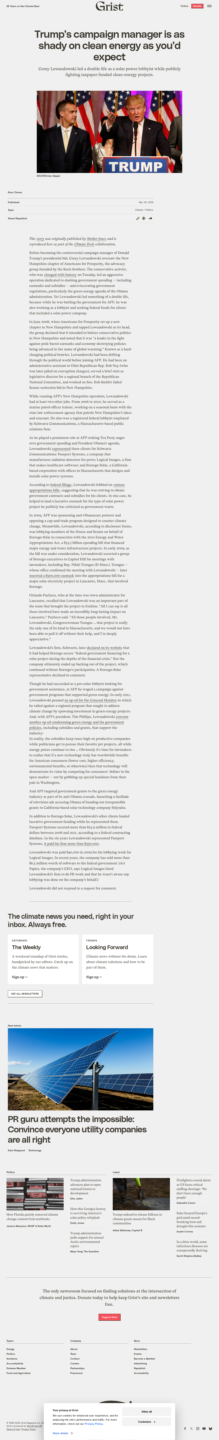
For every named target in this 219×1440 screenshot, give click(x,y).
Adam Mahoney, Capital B (127, 1230)
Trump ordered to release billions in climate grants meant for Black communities (137, 1219)
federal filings (60, 485)
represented (61, 449)
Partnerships (77, 1368)
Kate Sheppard (16, 1150)
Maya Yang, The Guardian (84, 1251)
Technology (34, 1150)
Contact (75, 1358)
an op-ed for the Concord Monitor (91, 700)
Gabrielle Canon (186, 1202)
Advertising (140, 1363)
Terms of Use (13, 1429)
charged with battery (60, 275)
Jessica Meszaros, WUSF (21, 1226)
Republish (139, 1368)
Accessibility (141, 1373)
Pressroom (76, 1373)
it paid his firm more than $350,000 (71, 844)
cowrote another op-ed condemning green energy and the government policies (78, 722)
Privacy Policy (29, 1429)
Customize (144, 1421)
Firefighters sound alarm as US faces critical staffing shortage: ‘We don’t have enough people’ (194, 1188)
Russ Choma (15, 192)
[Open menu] (209, 6)
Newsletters (140, 1349)
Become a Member (144, 1358)
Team (73, 1353)
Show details (60, 1433)
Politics (11, 1353)
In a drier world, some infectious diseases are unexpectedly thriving (192, 1246)
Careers (74, 1363)
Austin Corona (185, 1231)
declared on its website (104, 648)
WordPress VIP (34, 1426)
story (40, 239)
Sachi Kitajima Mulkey (189, 1255)
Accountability (15, 1363)
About (73, 1349)
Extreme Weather (16, 1368)
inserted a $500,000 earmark (51, 576)
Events (137, 1353)
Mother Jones (96, 239)
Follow (184, 5)
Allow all (146, 1411)
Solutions (12, 1358)
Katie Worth (44, 1226)
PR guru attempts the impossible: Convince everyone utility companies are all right (77, 1128)
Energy (10, 1349)
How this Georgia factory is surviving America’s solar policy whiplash (88, 1213)
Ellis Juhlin (76, 1198)
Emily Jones (77, 1222)
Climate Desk (84, 244)
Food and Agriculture (19, 1373)
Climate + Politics (144, 209)
